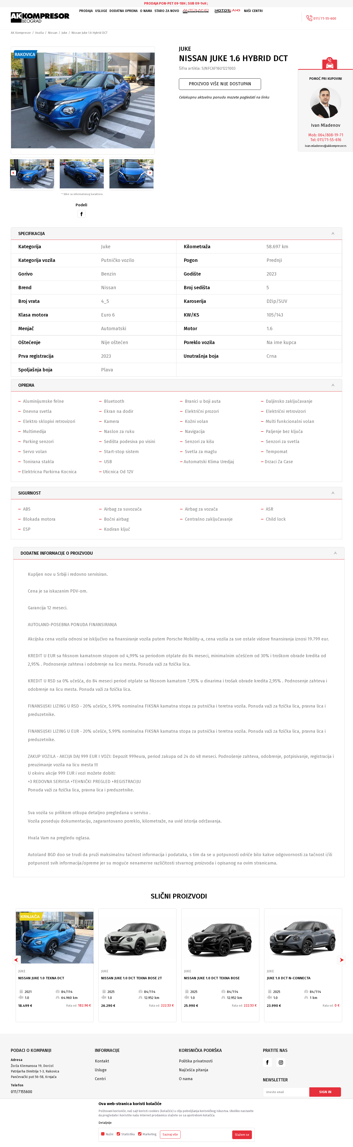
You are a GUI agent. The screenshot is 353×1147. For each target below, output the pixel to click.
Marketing (150, 1134)
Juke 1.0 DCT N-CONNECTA (288, 978)
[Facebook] (81, 213)
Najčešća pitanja (193, 1070)
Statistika (128, 1134)
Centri (100, 1079)
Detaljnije (105, 1122)
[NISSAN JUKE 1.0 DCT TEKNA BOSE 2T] (137, 938)
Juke (64, 33)
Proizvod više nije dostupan (220, 83)
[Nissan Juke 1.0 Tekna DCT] (54, 938)
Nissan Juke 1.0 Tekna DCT (41, 978)
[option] (83, 100)
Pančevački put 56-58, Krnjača (34, 1077)
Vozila (39, 33)
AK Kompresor (21, 33)
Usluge (101, 1070)
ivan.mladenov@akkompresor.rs (326, 146)
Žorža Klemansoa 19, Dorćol (32, 1066)
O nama (186, 1079)
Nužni (109, 1134)
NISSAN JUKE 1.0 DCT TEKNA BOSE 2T (131, 978)
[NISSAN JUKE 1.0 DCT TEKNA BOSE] (220, 938)
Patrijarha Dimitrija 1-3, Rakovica (35, 1071)
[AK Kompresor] (40, 17)
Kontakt (102, 1061)
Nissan (52, 33)
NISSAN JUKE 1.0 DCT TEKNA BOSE (212, 978)
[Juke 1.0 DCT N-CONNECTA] (303, 938)
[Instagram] (280, 1062)
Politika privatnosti (196, 1061)
